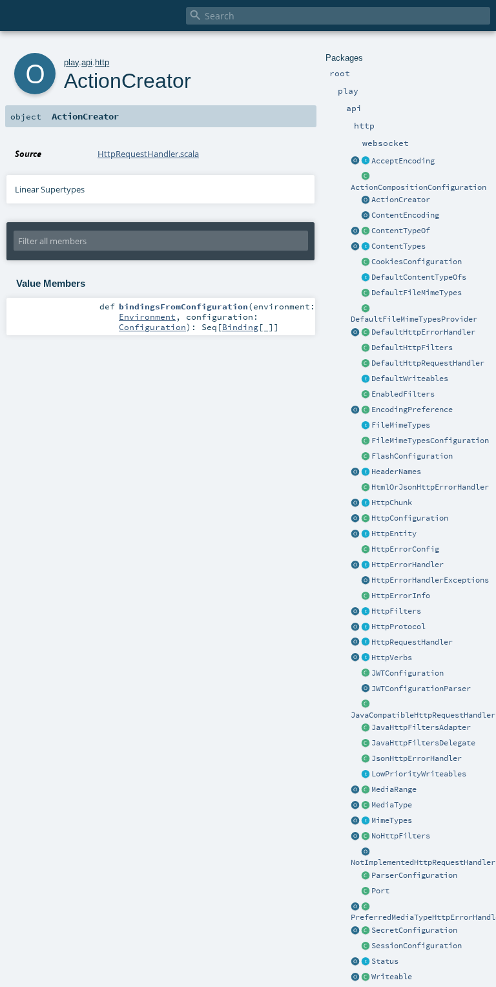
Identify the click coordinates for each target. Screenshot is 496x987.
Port (380, 890)
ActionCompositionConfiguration (418, 187)
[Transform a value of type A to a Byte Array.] (365, 977)
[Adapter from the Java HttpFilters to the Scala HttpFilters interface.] (365, 728)
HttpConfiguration (409, 518)
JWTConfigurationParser (421, 688)
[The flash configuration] (365, 457)
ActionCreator (400, 199)
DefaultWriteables (409, 378)
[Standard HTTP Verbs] (355, 658)
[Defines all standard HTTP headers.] (355, 472)
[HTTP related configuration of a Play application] (365, 519)
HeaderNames (396, 471)
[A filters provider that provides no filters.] (365, 836)
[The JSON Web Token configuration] (365, 674)
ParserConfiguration (414, 875)
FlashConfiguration (412, 456)
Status (384, 961)
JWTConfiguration (407, 673)
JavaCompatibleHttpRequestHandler (423, 715)
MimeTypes (391, 820)
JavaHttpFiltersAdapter (421, 727)
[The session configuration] (365, 946)
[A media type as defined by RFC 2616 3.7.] (365, 805)
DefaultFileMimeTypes (416, 292)
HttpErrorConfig (405, 549)
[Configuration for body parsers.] (365, 876)
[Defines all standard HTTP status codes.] (365, 962)
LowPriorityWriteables (418, 773)
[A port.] (365, 891)
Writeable (391, 976)
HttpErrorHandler (407, 564)
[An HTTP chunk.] (365, 503)
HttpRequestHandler (412, 642)
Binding (240, 327)
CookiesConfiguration (416, 261)
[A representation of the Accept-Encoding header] (365, 161)
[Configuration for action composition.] (365, 177)
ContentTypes (398, 246)
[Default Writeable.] (365, 379)
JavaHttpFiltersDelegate (423, 742)
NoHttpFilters (400, 835)
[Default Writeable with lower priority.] (365, 774)
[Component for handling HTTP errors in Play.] (365, 565)
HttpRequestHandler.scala (148, 154)
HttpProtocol (398, 626)
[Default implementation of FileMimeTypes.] (365, 293)
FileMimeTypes (400, 425)
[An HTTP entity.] (365, 534)
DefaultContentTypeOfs (418, 277)
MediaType (391, 804)
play (71, 62)
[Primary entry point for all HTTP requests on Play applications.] (365, 643)
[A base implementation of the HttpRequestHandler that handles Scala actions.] (365, 363)
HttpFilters (396, 611)
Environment (147, 316)
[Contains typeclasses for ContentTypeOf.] (365, 278)
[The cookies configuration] (365, 262)
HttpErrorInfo (400, 595)
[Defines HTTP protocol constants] (355, 627)
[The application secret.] (365, 931)
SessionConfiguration (416, 945)
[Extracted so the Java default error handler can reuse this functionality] (365, 581)
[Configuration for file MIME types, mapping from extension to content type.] (365, 441)
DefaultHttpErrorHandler (423, 332)
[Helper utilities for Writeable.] (355, 977)
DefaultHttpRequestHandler (427, 363)
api (86, 62)
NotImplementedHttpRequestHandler (423, 862)
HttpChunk (391, 502)
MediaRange (394, 789)
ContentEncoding (405, 215)
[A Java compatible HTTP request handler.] (365, 705)
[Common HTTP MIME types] (355, 821)
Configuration (152, 327)
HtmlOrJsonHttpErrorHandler (430, 487)
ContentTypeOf (400, 230)
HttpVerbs (391, 657)
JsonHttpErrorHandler (416, 758)
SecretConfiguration (414, 930)
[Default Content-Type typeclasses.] (355, 231)
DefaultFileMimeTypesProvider (414, 319)
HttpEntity (394, 533)
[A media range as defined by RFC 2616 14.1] (365, 790)
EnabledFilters (403, 394)
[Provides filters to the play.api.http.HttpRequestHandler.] (365, 612)
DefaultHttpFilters (412, 347)
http (102, 62)
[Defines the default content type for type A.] (365, 231)
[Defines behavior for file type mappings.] (365, 426)
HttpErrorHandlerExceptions (430, 580)
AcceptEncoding (403, 160)
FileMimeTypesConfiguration (430, 440)
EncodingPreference (412, 409)
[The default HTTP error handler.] (365, 332)
